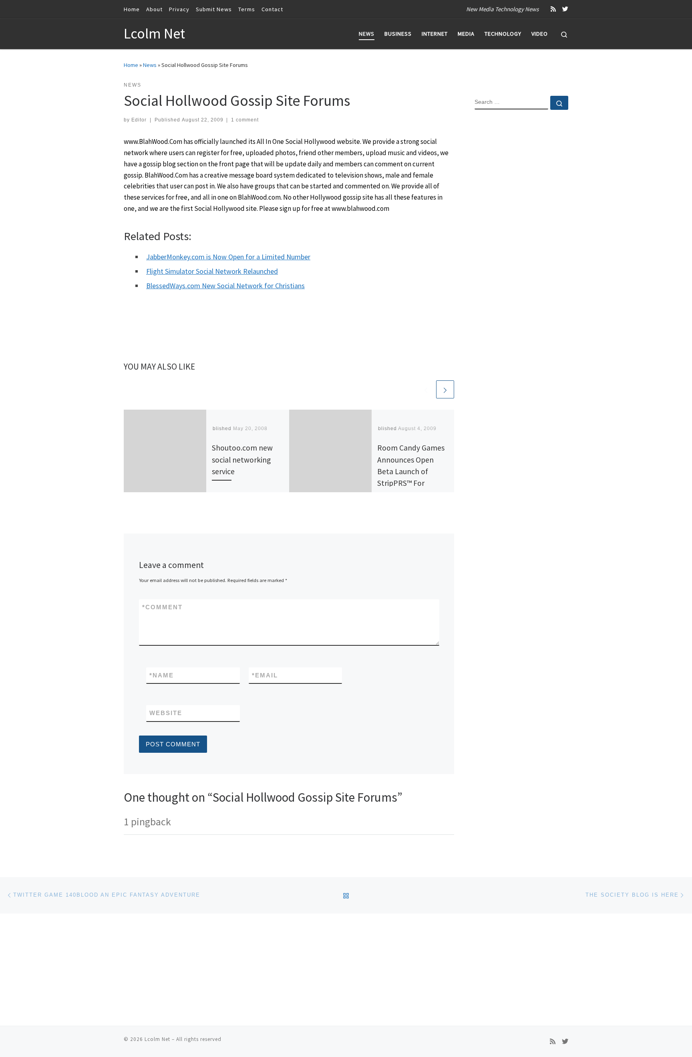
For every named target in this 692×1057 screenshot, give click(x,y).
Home (131, 65)
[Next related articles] (445, 389)
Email (265, 675)
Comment (162, 607)
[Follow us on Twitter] (565, 9)
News (150, 65)
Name (161, 675)
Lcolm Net (157, 1039)
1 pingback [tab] (147, 821)
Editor (139, 120)
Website (165, 712)
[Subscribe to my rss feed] (553, 9)
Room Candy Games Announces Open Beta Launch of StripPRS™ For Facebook (411, 471)
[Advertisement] (521, 245)
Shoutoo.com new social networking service (242, 459)
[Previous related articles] (426, 389)
